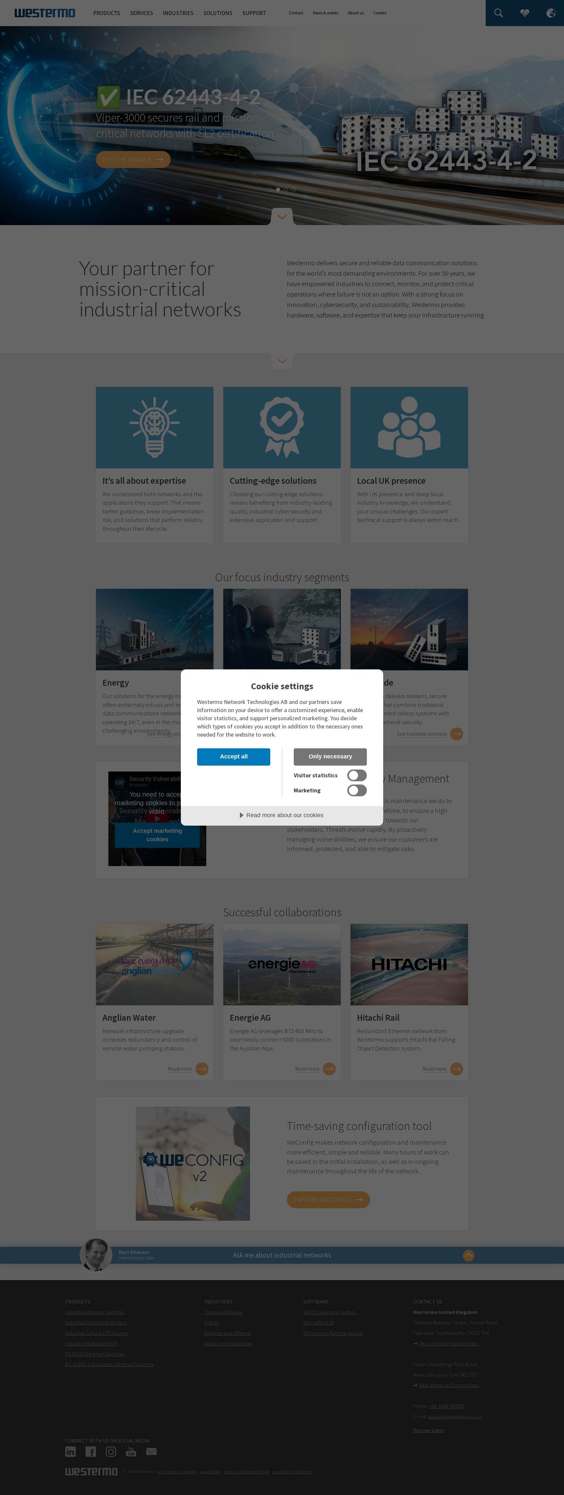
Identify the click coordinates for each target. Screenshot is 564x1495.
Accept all (234, 756)
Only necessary (330, 756)
